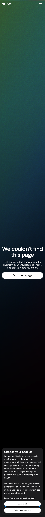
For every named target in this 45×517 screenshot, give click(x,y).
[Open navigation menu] (40, 4)
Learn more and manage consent (19, 498)
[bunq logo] (6, 4)
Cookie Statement (16, 493)
